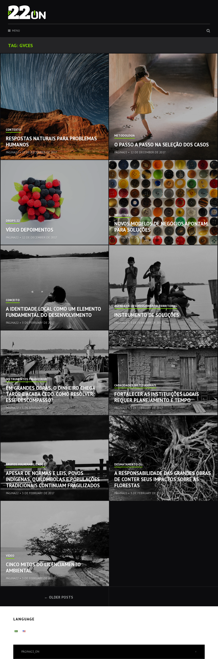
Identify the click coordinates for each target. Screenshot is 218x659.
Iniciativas (122, 215)
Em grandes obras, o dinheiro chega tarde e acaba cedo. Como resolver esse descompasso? (50, 394)
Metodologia (124, 135)
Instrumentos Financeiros (26, 379)
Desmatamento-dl (128, 464)
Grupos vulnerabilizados (25, 464)
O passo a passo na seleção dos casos (161, 144)
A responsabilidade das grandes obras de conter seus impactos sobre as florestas (162, 479)
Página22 (12, 152)
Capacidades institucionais (135, 385)
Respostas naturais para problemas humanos (51, 141)
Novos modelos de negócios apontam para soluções (161, 226)
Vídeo (10, 556)
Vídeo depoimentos (29, 230)
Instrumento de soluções (146, 315)
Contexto (13, 130)
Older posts (61, 597)
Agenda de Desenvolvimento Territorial (145, 306)
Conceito (13, 300)
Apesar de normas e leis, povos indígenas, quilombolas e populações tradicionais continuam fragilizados (53, 479)
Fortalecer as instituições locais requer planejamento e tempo (156, 397)
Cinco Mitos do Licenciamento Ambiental (43, 567)
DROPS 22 (13, 221)
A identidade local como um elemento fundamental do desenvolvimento (53, 312)
